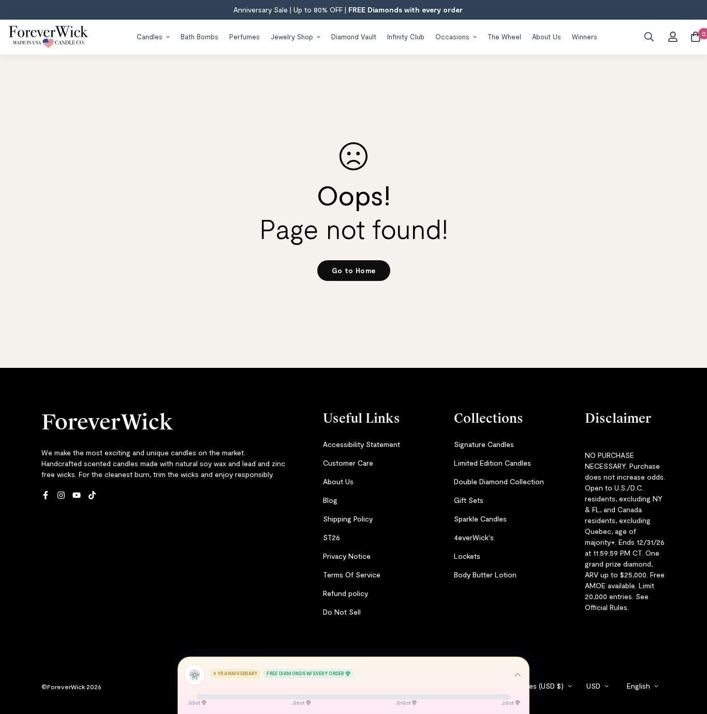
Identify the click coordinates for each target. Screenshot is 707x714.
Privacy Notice (347, 556)
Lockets (467, 556)
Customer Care (348, 462)
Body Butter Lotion (485, 574)
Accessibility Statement (361, 444)
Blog (330, 500)
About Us (546, 36)
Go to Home (354, 270)
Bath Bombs (199, 36)
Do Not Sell (342, 611)
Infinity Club (405, 36)
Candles (150, 36)
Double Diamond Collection (499, 481)
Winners (584, 36)
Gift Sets (468, 500)
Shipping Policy (348, 518)
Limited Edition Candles (492, 462)
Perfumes (244, 36)
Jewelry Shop (292, 36)
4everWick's (474, 537)
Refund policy (345, 593)
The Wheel (504, 36)
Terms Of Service (351, 574)
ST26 (331, 537)
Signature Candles (484, 444)
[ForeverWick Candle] (48, 37)
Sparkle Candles (480, 518)
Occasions (452, 36)
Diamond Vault (353, 36)
